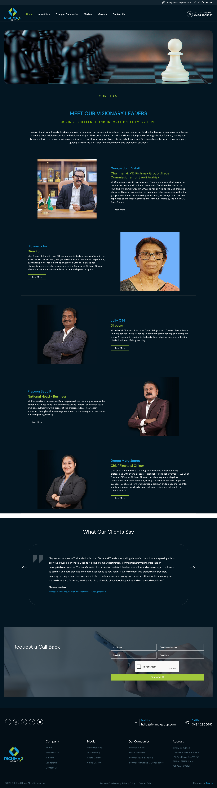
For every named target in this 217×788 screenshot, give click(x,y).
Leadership (51, 762)
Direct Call (156, 677)
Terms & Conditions (109, 783)
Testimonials (93, 752)
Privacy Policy (128, 783)
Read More (120, 209)
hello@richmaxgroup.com (179, 2)
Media (87, 14)
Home (29, 14)
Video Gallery (94, 762)
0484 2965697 (203, 15)
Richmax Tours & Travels (140, 757)
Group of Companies (67, 14)
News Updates (94, 747)
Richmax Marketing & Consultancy (146, 762)
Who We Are (52, 752)
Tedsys (209, 783)
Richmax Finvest (136, 747)
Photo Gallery (94, 757)
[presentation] (24, 568)
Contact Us (119, 14)
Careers (102, 14)
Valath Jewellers (136, 752)
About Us (43, 14)
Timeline (50, 757)
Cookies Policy (146, 783)
